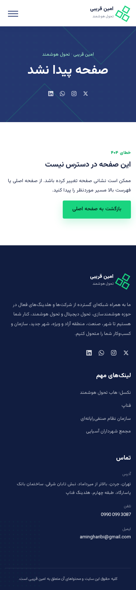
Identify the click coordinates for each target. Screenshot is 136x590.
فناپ (126, 405)
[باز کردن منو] (13, 13)
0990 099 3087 (116, 514)
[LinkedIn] (50, 93)
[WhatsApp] (62, 93)
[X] (85, 93)
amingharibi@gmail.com (105, 537)
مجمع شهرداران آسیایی (108, 431)
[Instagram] (74, 93)
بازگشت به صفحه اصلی (96, 209)
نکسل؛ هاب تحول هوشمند (105, 392)
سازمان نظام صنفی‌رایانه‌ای (106, 418)
